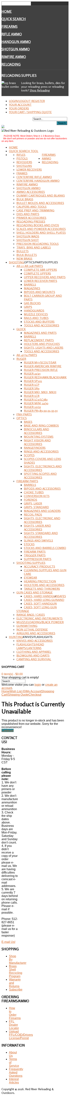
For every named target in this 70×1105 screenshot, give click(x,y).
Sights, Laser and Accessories (37, 527)
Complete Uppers (37, 273)
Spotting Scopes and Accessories (40, 475)
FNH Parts (24, 414)
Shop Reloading (40, 90)
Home (6, 11)
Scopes (29, 455)
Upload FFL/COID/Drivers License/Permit (21, 1035)
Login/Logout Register (27, 101)
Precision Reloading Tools (37, 244)
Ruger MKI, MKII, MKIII (40, 392)
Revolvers (24, 162)
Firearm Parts (27, 481)
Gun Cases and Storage (34, 592)
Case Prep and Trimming (35, 210)
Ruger (21, 359)
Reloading (11, 64)
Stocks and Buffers (39, 321)
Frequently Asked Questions (16, 1072)
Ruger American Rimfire (42, 366)
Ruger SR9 (31, 388)
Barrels (30, 284)
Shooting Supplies (30, 563)
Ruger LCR (31, 396)
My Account (33, 691)
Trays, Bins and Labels (33, 247)
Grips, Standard (36, 507)
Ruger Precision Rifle (41, 370)
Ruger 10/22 (32, 407)
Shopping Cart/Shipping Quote (27, 693)
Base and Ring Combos (41, 425)
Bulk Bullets (26, 255)
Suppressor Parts (37, 559)
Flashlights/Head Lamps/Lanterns (30, 646)
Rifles (20, 155)
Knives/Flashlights (37, 637)
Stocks (29, 544)
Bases (28, 422)
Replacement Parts (39, 340)
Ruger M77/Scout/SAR (40, 362)
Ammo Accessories (30, 192)
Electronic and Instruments (39, 618)
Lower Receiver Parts (40, 281)
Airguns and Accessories (35, 633)
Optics (21, 418)
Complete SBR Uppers (40, 270)
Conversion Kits (36, 496)
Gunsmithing (26, 626)
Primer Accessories (31, 218)
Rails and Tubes (36, 318)
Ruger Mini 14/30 (36, 403)
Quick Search (13, 19)
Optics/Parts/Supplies (41, 262)
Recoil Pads (33, 514)
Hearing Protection (40, 581)
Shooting (16, 262)
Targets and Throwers (42, 589)
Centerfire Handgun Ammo (38, 180)
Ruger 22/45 (32, 373)
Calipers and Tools (31, 206)
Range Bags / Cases (30, 614)
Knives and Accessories (34, 640)
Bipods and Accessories (42, 488)
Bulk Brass (24, 199)
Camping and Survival (33, 659)
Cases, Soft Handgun (40, 603)
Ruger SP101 (33, 381)
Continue (7, 730)
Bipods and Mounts (39, 292)
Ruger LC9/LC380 (36, 399)
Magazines (32, 288)
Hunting (16, 637)
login (38, 684)
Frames (21, 173)
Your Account (20, 104)
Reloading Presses (30, 221)
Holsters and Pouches (42, 344)
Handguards (34, 310)
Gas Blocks (32, 303)
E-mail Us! (8, 941)
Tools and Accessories (41, 325)
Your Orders (19, 108)
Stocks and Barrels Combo (45, 548)
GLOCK (21, 329)
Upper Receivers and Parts (45, 277)
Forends (30, 499)
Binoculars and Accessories (36, 431)
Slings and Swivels (38, 540)
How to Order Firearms (15, 1013)
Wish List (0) (18, 691)
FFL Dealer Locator (14, 1025)
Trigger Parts (35, 555)
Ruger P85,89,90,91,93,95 (41, 410)
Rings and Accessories (41, 451)
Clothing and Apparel (33, 652)
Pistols (22, 158)
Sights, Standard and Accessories (41, 535)
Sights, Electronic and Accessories (42, 520)
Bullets (22, 251)
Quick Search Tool (23, 151)
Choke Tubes (34, 492)
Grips (28, 307)
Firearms (9, 26)
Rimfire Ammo (13, 57)
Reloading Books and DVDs (37, 225)
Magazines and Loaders (42, 511)
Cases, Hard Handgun (41, 596)
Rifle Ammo (11, 34)
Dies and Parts (27, 214)
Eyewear (30, 577)
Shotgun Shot (27, 240)
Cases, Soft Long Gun (40, 607)
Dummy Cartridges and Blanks (40, 195)
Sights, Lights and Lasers (43, 347)
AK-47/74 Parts (26, 355)
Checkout (35, 694)
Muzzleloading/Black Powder (40, 622)
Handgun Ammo (16, 42)
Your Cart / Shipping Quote (30, 112)
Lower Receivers (29, 169)
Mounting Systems (38, 436)
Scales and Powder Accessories (41, 229)
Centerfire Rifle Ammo (34, 177)
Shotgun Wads (27, 236)
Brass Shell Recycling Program (15, 971)
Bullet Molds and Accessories (40, 203)
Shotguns (24, 166)
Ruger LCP (31, 385)
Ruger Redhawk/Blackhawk (45, 377)
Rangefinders (35, 448)
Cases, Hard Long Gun (41, 600)
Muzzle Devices (36, 314)
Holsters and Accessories (44, 585)
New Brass (24, 258)
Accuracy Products (39, 566)
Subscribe (15, 989)
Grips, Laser (33, 503)
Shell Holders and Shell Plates (41, 232)
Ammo (46, 158)
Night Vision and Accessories (37, 442)
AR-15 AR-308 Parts (29, 266)
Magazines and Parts (40, 333)
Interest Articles (14, 1081)
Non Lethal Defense (32, 629)
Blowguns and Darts (32, 655)
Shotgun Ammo (15, 49)
